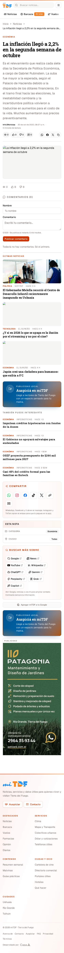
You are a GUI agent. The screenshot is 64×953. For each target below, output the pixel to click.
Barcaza (7, 827)
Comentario (9, 217)
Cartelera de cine (44, 864)
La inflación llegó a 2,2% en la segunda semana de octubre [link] (31, 28)
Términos (7, 939)
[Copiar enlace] (58, 135)
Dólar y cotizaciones (46, 838)
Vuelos (6, 832)
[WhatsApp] (42, 135)
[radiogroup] (17, 134)
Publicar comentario (16, 238)
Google (15, 558)
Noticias (17, 23)
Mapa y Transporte (45, 827)
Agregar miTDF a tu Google (34, 604)
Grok (36, 578)
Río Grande (9, 907)
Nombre (7, 205)
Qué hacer (40, 887)
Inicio (6, 23)
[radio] (14, 134)
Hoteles (39, 882)
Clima (38, 821)
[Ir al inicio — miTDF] (7, 5)
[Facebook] (47, 135)
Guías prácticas (11, 876)
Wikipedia (37, 565)
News (33, 558)
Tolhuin (7, 913)
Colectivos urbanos (45, 832)
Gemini (36, 572)
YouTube (15, 565)
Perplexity (16, 578)
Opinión (7, 844)
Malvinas (8, 870)
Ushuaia (7, 902)
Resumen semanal (13, 864)
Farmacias (8, 838)
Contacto (35, 804)
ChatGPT (16, 572)
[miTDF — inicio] (15, 784)
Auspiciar (14, 804)
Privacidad (48, 933)
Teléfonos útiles (43, 844)
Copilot (15, 585)
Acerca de (8, 933)
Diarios (6, 850)
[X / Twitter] (53, 135)
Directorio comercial (46, 870)
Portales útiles (43, 876)
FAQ (39, 933)
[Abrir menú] (58, 5)
